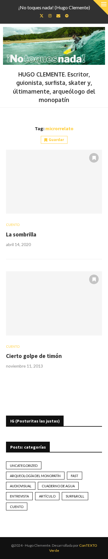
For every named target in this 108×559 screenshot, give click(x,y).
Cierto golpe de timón (34, 355)
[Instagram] (50, 15)
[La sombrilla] (54, 182)
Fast (74, 476)
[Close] (100, 7)
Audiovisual (21, 486)
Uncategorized (24, 465)
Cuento (16, 507)
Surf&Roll (75, 496)
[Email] (58, 15)
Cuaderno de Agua (58, 486)
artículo (47, 496)
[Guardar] (94, 158)
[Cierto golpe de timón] (54, 303)
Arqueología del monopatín (35, 476)
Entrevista (19, 496)
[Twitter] (42, 15)
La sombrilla (21, 234)
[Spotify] (66, 15)
